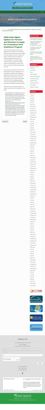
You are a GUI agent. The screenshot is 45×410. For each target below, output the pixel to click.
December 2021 (33, 213)
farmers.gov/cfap (8, 94)
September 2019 (33, 268)
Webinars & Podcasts (34, 87)
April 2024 (32, 153)
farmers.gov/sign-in (18, 80)
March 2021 (32, 232)
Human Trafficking (33, 74)
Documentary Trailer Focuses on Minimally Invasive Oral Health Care (35, 48)
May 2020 (32, 253)
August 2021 (32, 221)
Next (25, 121)
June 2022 (32, 200)
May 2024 (32, 151)
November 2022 (33, 189)
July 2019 (32, 272)
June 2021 (32, 225)
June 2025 (32, 123)
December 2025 (33, 110)
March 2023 (32, 181)
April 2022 (32, 204)
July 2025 (32, 121)
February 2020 (33, 260)
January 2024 (32, 159)
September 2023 (33, 168)
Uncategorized (33, 85)
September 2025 (33, 117)
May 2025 (32, 125)
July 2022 (32, 198)
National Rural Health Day (35, 76)
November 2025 (33, 112)
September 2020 (33, 245)
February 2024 (33, 157)
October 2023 (32, 166)
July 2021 (32, 223)
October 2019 (32, 266)
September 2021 (33, 219)
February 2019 (33, 283)
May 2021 (32, 228)
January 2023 (32, 185)
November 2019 (33, 264)
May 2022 (32, 202)
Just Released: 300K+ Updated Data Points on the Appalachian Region (36, 53)
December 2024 (33, 136)
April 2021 (32, 230)
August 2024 (32, 144)
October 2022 (32, 191)
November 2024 (33, 138)
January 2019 (32, 285)
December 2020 (33, 238)
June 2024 (32, 149)
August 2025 (32, 119)
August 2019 (32, 270)
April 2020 (32, 255)
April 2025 (32, 127)
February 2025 (33, 132)
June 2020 (32, 251)
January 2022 (32, 211)
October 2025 (32, 115)
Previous (6, 121)
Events (31, 72)
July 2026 (32, 95)
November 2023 (33, 164)
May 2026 (32, 100)
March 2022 (32, 206)
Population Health (33, 80)
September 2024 (33, 142)
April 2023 (32, 179)
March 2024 (32, 155)
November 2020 (33, 240)
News (6, 29)
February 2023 (33, 183)
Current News (32, 70)
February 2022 (33, 208)
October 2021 (32, 217)
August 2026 (32, 93)
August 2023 (32, 170)
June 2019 (32, 275)
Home (3, 29)
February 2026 (33, 106)
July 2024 (32, 147)
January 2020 (32, 262)
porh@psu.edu (24, 369)
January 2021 (32, 236)
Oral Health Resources (34, 78)
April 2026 (32, 102)
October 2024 (32, 140)
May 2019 (32, 277)
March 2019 (32, 281)
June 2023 (32, 174)
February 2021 (33, 234)
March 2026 (32, 104)
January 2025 (32, 134)
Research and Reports (34, 82)
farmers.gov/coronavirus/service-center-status (14, 102)
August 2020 (32, 247)
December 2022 (33, 187)
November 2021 (33, 215)
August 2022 (32, 196)
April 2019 (32, 279)
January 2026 (32, 108)
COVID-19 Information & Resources (22, 7)
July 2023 (32, 172)
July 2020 (32, 249)
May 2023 (32, 176)
